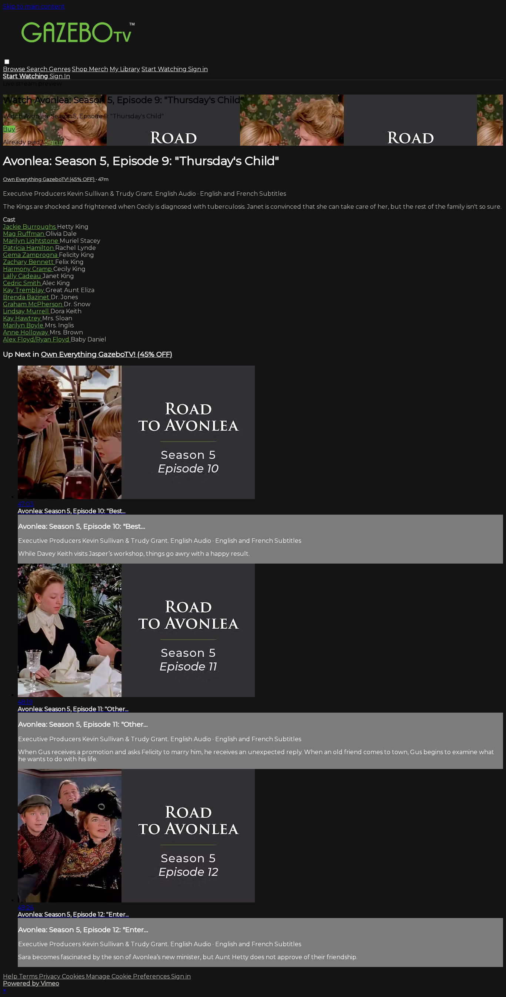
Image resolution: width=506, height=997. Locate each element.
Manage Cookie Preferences (128, 976)
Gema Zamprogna (31, 254)
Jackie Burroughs (30, 226)
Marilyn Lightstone (31, 240)
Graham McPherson (33, 304)
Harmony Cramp (28, 269)
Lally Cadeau (23, 276)
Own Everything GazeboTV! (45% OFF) (49, 179)
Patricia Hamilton (29, 247)
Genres (59, 69)
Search (38, 69)
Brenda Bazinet (27, 297)
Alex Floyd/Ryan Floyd (37, 339)
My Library (125, 69)
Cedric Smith (22, 283)
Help (11, 976)
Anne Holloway (26, 332)
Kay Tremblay (24, 290)
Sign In (60, 76)
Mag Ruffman (24, 233)
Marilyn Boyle (24, 325)
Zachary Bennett (29, 261)
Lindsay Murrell (26, 311)
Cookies (74, 976)
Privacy (50, 976)
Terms (29, 976)
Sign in (198, 69)
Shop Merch (90, 69)
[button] (6, 61)
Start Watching (165, 69)
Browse (15, 69)
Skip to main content (34, 6)
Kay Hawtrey (22, 318)
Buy (9, 129)
